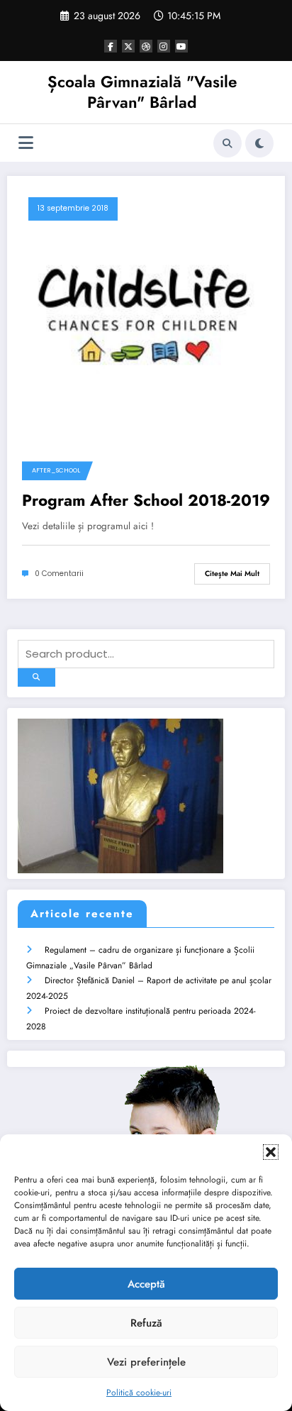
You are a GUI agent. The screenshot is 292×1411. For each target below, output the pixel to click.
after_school (56, 470)
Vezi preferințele (146, 1362)
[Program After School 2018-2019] (146, 314)
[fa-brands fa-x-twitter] (128, 46)
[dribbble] (146, 46)
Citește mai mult (232, 573)
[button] (271, 1152)
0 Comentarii (59, 573)
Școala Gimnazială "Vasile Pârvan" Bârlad (142, 92)
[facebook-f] (110, 46)
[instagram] (163, 46)
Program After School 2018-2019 (146, 500)
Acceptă (146, 1284)
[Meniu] (26, 143)
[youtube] (181, 46)
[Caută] (227, 143)
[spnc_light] (259, 143)
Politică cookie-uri (139, 1392)
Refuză (146, 1323)
